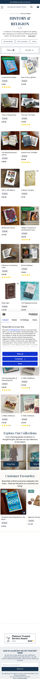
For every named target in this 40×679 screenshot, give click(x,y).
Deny (20, 364)
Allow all (20, 354)
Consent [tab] (5, 320)
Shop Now (11, 464)
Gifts (14, 13)
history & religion (26, 13)
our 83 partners (14, 330)
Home (10, 13)
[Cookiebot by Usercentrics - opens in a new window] (29, 314)
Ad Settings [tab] (24, 320)
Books (18, 13)
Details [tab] (14, 320)
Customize (19, 359)
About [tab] (35, 320)
